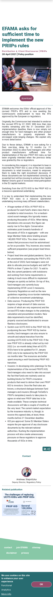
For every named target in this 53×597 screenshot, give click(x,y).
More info (6, 594)
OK (41, 584)
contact (8, 547)
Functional (6, 585)
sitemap (36, 547)
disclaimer (11, 553)
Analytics (6, 589)
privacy (25, 553)
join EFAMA (22, 547)
